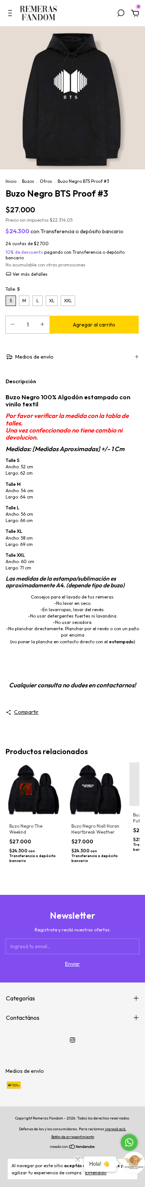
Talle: (13, 289)
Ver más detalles (30, 274)
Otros (46, 181)
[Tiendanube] (72, 1147)
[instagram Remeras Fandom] (72, 1040)
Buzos (28, 181)
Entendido (95, 1172)
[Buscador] (121, 14)
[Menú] (11, 14)
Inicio (11, 181)
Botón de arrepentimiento (72, 1136)
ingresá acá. (115, 1129)
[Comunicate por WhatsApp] (129, 1142)
